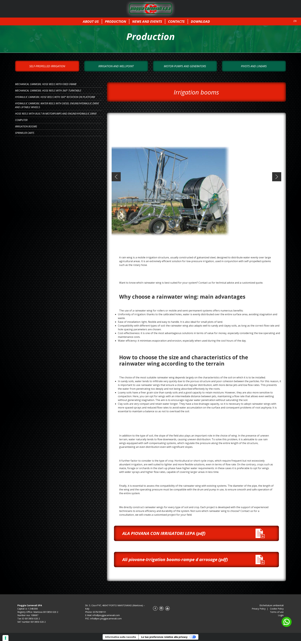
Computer (21, 120)
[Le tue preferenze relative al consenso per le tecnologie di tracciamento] (5, 638)
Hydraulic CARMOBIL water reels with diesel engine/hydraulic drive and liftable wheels (57, 105)
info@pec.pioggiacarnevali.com (106, 618)
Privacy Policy (259, 608)
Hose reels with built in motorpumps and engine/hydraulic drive (56, 113)
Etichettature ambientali (271, 605)
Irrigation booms (26, 126)
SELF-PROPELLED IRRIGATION (47, 66)
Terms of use (277, 611)
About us (91, 21)
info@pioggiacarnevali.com (106, 615)
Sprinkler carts (24, 133)
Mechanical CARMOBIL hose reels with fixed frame (46, 84)
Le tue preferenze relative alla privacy (164, 636)
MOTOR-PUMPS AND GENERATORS (185, 66)
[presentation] (116, 176)
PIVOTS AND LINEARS (254, 66)
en (294, 21)
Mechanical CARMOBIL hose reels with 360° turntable (48, 90)
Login (281, 615)
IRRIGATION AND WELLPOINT (116, 66)
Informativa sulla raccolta (120, 636)
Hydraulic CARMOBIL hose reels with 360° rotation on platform (55, 97)
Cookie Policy (277, 608)
